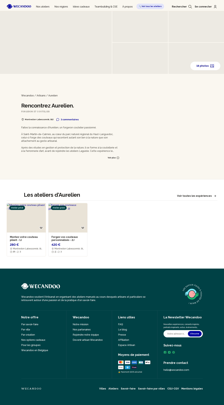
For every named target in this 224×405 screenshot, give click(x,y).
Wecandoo (27, 95)
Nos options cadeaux (33, 339)
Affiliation (123, 339)
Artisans (41, 95)
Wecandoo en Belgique (34, 350)
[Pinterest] (173, 352)
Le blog (122, 329)
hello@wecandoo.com (176, 369)
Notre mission (80, 324)
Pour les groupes (31, 345)
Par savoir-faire (29, 324)
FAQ (120, 324)
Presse (122, 334)
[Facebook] (165, 352)
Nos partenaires (82, 329)
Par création (28, 334)
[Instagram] (169, 352)
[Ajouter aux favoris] (41, 228)
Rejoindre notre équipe (86, 334)
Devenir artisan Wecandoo (88, 339)
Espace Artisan (126, 345)
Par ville (25, 329)
